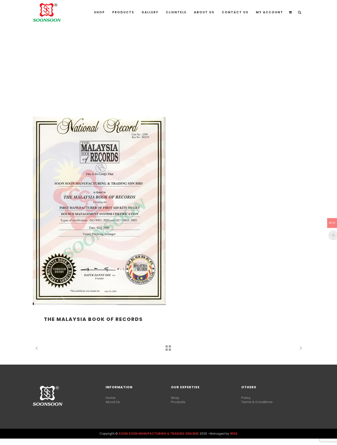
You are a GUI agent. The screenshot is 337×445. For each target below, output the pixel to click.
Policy (246, 397)
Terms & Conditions (257, 402)
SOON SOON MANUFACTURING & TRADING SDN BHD (159, 433)
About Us (113, 402)
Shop (175, 397)
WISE (234, 433)
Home (110, 397)
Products (178, 402)
